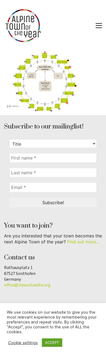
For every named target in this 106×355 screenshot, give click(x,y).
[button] (99, 25)
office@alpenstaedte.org (27, 285)
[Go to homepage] (23, 25)
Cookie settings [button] (23, 342)
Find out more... (83, 241)
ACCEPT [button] (52, 342)
